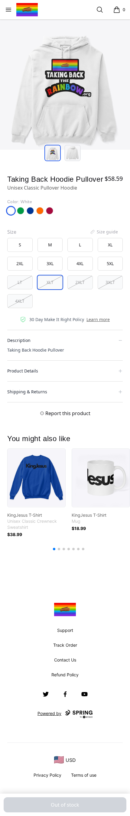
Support (65, 630)
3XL (50, 263)
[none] (103, 232)
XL (110, 245)
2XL (19, 263)
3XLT (110, 282)
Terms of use (83, 775)
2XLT (80, 282)
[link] (36, 478)
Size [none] (11, 232)
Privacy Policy (47, 775)
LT (20, 282)
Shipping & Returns (27, 392)
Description (19, 340)
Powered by (49, 713)
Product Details (22, 371)
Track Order (65, 645)
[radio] (20, 245)
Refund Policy (65, 674)
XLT (50, 282)
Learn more (98, 319)
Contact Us (65, 659)
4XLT (19, 301)
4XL (79, 263)
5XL (110, 263)
